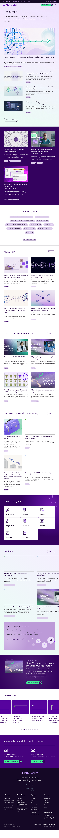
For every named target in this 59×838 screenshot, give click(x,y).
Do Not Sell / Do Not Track (9, 824)
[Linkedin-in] (32, 785)
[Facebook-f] (26, 785)
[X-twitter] (29, 785)
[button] (21, 729)
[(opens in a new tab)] (16, 347)
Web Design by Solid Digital (49, 826)
